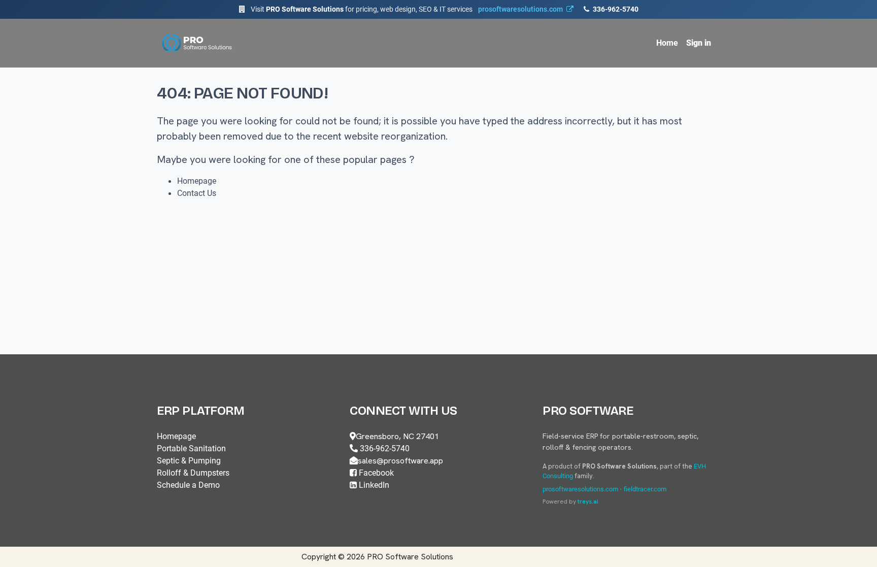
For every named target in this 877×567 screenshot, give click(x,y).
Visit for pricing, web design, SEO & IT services (406, 9)
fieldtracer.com (645, 489)
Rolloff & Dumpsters (193, 473)
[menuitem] (667, 43)
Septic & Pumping (189, 460)
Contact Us (196, 193)
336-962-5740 (614, 9)
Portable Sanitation (191, 448)
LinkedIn (373, 485)
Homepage (196, 181)
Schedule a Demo (188, 485)
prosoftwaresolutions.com (580, 489)
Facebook (375, 473)
